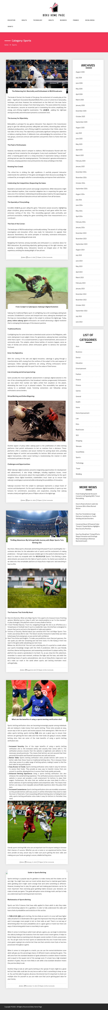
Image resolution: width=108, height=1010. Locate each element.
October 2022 (80, 305)
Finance (76, 20)
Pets (77, 424)
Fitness (78, 385)
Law (77, 418)
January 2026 (80, 105)
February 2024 (80, 222)
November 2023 (81, 238)
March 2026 (80, 100)
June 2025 (79, 138)
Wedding (79, 474)
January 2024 (80, 227)
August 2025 (80, 127)
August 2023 (80, 249)
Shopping (79, 441)
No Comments (48, 257)
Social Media (89, 20)
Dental (78, 357)
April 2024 (79, 216)
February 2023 (80, 283)
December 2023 (81, 233)
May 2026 (79, 88)
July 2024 (79, 199)
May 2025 (79, 144)
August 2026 (80, 72)
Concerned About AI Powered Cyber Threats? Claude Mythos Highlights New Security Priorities (88, 526)
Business (63, 20)
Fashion (78, 374)
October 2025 (80, 116)
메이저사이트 (40, 556)
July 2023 (79, 255)
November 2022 (81, 299)
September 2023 (81, 244)
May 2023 (79, 266)
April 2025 (79, 149)
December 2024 (81, 172)
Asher (24, 257)
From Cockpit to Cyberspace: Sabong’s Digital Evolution (37, 306)
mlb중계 (46, 110)
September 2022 (81, 310)
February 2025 (80, 161)
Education (11, 20)
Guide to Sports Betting (37, 872)
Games (78, 391)
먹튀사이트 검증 (15, 916)
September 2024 (81, 188)
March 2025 (80, 155)
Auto (77, 346)
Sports (10, 26)
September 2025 (81, 122)
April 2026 (79, 94)
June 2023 (79, 261)
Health (24, 20)
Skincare (79, 446)
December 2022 (81, 294)
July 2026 (79, 77)
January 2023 (80, 288)
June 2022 (79, 322)
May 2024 (79, 211)
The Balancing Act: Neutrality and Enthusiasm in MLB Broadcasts (37, 91)
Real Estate (80, 429)
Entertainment (81, 368)
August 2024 (80, 194)
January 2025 (80, 166)
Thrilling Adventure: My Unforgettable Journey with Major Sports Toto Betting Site (37, 541)
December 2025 (81, 111)
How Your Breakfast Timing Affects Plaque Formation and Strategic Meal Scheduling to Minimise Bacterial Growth (88, 537)
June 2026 (79, 83)
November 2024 (81, 177)
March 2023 (80, 277)
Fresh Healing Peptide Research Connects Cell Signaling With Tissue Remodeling (88, 496)
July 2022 (79, 316)
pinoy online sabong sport (18, 320)
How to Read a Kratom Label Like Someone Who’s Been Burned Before (87, 506)
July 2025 (79, 133)
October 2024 (80, 183)
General (78, 396)
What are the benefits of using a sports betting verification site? (37, 719)
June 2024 (79, 205)
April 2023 (79, 272)
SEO (77, 435)
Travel (78, 468)
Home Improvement (82, 413)
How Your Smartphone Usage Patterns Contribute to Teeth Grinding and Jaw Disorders (86, 516)
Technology (37, 20)
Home (78, 407)
